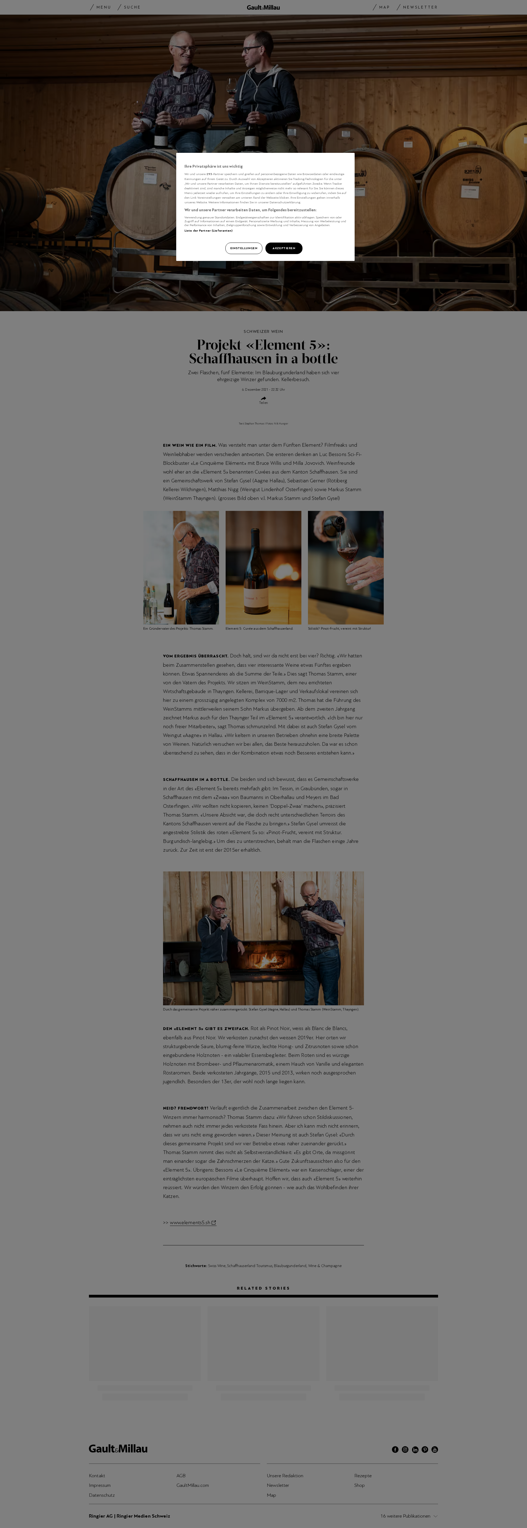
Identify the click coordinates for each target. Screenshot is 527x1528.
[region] (265, 207)
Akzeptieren (284, 248)
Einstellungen (243, 248)
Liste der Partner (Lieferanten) (208, 230)
